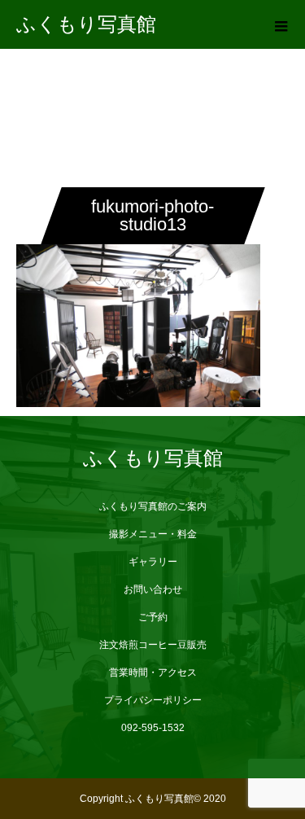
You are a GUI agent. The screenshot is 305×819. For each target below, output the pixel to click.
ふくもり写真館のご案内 (153, 506)
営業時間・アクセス (153, 672)
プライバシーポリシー (153, 700)
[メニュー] (280, 24)
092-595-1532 (153, 728)
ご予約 (153, 617)
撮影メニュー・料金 (153, 534)
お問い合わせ (153, 589)
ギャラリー (153, 561)
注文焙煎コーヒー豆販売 (153, 644)
